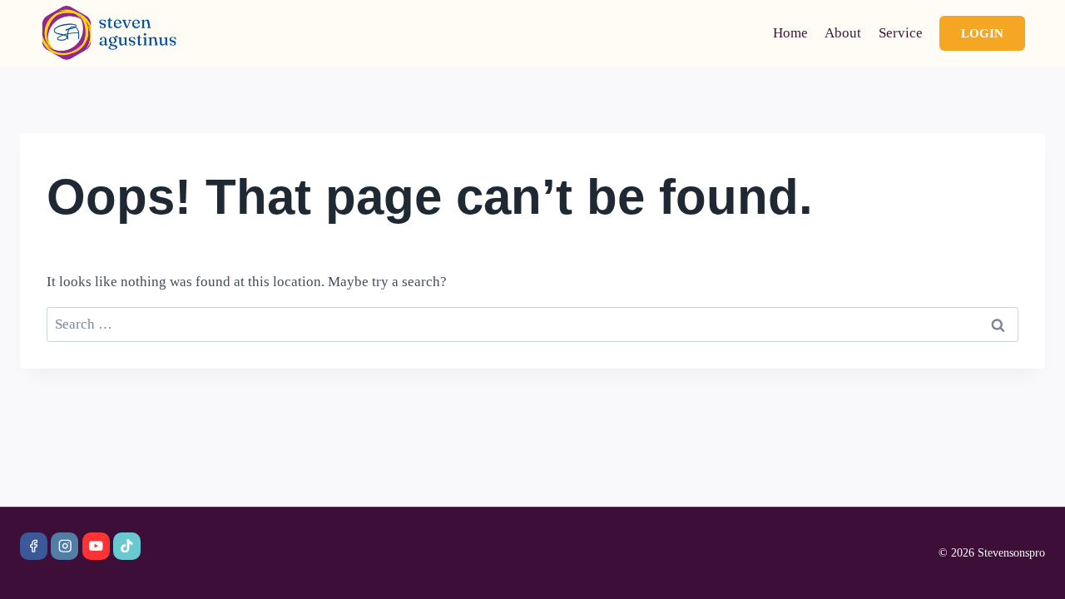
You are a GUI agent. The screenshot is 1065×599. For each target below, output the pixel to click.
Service (901, 33)
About (843, 33)
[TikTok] (127, 546)
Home (790, 33)
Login (982, 33)
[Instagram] (64, 546)
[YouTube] (96, 546)
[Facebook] (33, 546)
